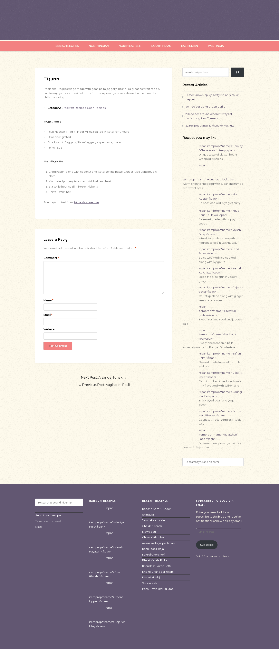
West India (216, 45)
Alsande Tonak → (104, 377)
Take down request (48, 521)
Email (48, 314)
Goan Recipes (96, 107)
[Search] (237, 72)
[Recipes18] (139, 31)
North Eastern (130, 45)
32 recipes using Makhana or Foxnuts (209, 125)
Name (48, 300)
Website (49, 329)
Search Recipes (67, 45)
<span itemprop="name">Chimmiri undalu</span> (217, 311)
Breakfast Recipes (73, 107)
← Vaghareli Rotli (104, 385)
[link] (156, 508)
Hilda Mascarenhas (86, 202)
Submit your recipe (48, 515)
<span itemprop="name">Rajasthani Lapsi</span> (218, 434)
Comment (51, 257)
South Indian (161, 45)
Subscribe (207, 544)
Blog (38, 526)
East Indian (189, 45)
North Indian (99, 45)
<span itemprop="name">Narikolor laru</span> (217, 334)
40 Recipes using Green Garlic (205, 106)
